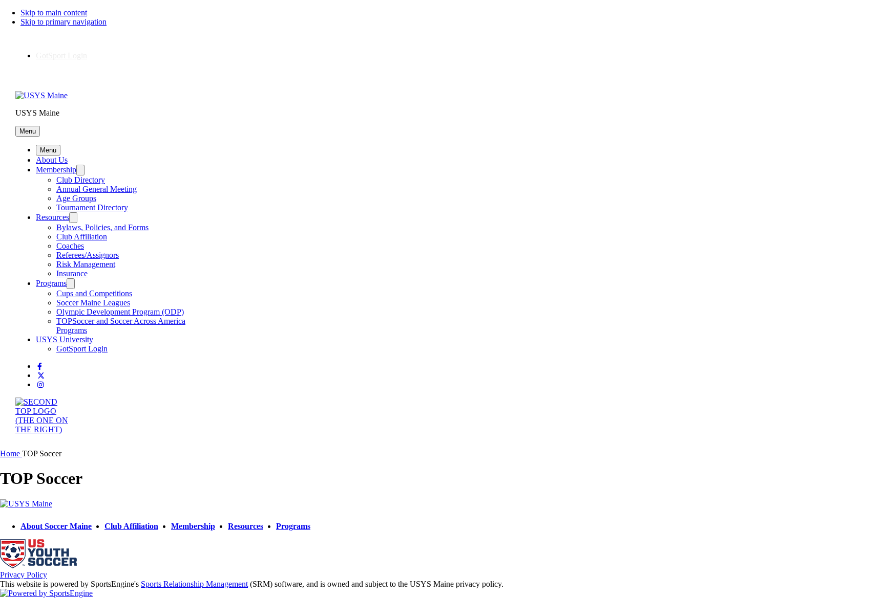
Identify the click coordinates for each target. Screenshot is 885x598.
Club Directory (80, 179)
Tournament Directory (92, 207)
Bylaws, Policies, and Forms (102, 227)
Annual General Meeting (96, 189)
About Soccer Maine (56, 526)
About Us (52, 160)
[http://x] (41, 376)
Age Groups (76, 198)
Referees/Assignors (87, 255)
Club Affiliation (81, 236)
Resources (52, 217)
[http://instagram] (40, 385)
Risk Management (85, 264)
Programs (51, 283)
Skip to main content (53, 12)
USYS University (64, 339)
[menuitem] (11, 453)
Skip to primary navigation (63, 21)
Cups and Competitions (94, 293)
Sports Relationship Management (194, 584)
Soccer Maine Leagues (93, 302)
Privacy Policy (23, 574)
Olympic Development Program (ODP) (120, 311)
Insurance (72, 273)
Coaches (70, 245)
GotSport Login (61, 55)
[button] (27, 131)
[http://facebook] (39, 366)
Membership (56, 169)
